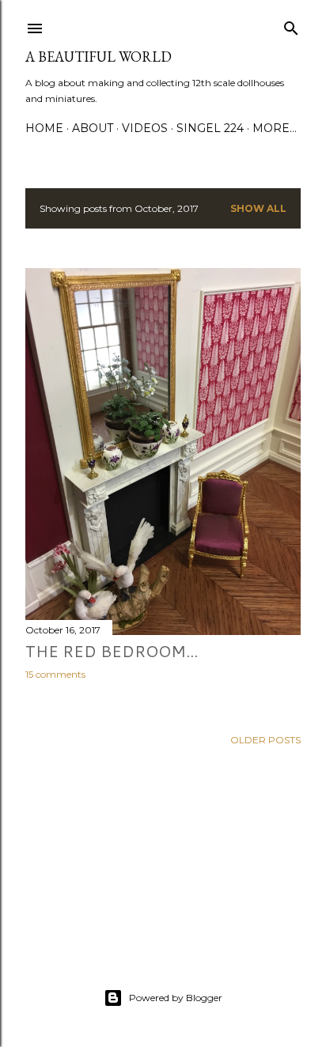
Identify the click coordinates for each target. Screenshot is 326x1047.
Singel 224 (210, 128)
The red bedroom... (111, 651)
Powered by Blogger (175, 998)
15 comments (55, 674)
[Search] (291, 24)
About (92, 128)
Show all (258, 208)
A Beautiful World (98, 56)
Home (44, 128)
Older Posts (265, 740)
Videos (145, 128)
